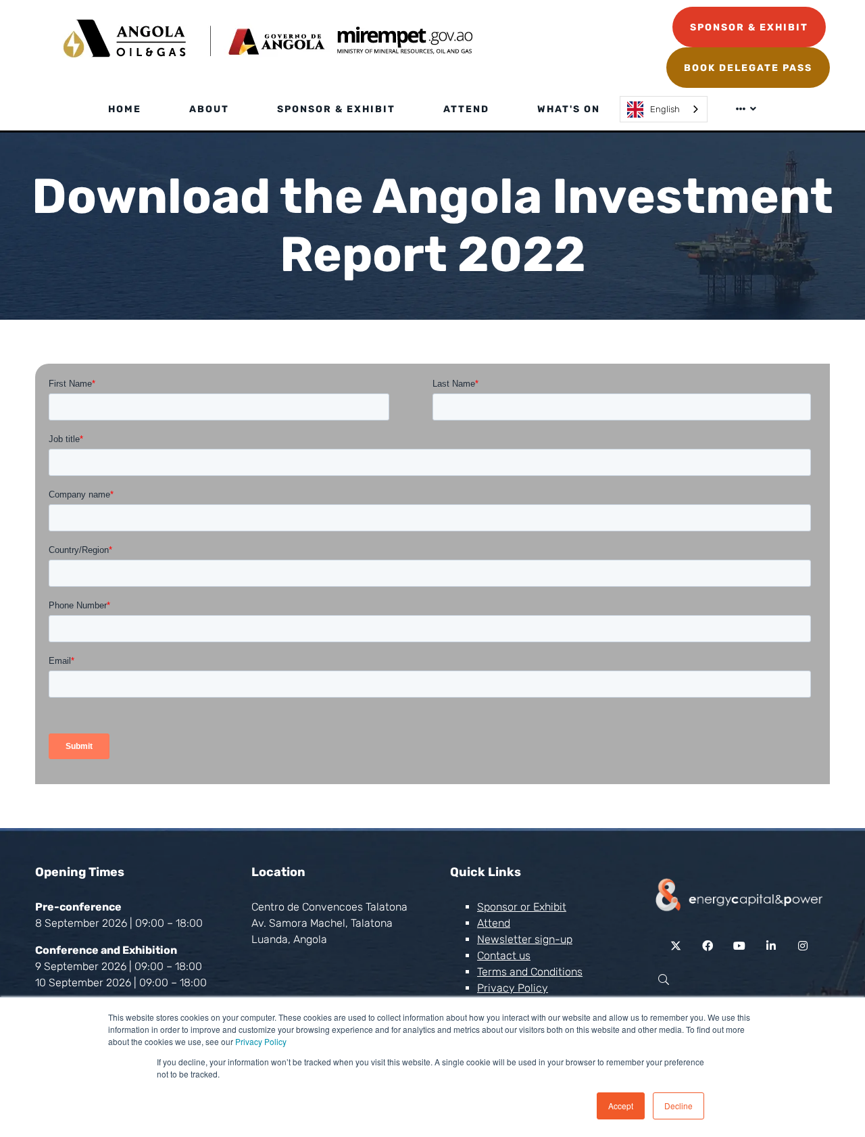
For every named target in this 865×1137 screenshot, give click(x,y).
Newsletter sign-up (524, 939)
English (665, 109)
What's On (568, 109)
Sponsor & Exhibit (336, 109)
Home (124, 109)
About (209, 109)
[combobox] (664, 109)
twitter (676, 946)
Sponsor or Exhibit (521, 906)
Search (663, 979)
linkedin (771, 946)
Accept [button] (620, 1105)
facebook (707, 946)
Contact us (503, 955)
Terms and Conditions (530, 971)
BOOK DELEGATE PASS (748, 68)
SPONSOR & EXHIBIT (749, 27)
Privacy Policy (261, 1041)
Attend (466, 109)
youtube (739, 946)
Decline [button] (678, 1105)
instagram (803, 946)
